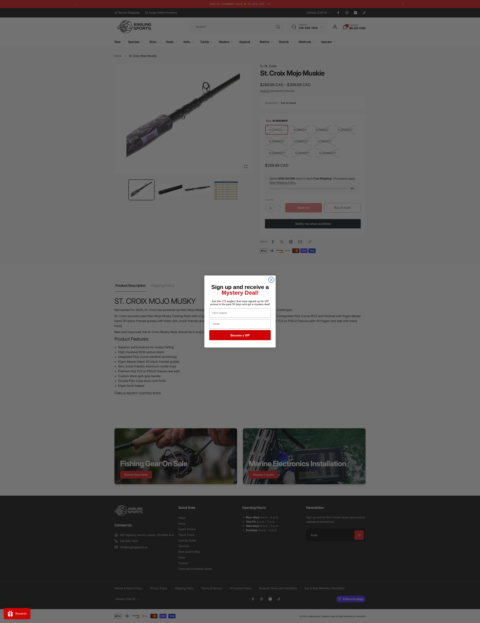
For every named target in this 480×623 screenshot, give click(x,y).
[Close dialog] (271, 280)
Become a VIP (240, 335)
